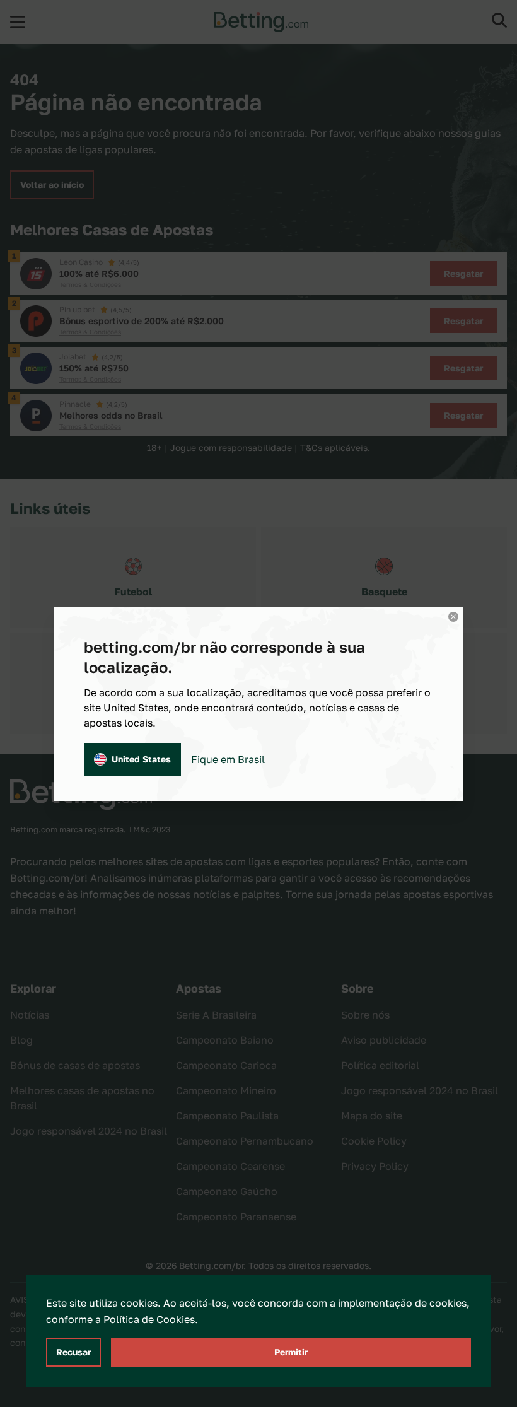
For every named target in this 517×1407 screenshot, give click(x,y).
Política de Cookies (149, 1319)
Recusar (73, 1351)
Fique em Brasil (228, 759)
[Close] (453, 617)
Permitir (291, 1351)
